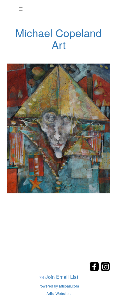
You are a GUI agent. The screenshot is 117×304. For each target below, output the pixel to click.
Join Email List (61, 276)
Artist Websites (58, 293)
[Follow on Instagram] (105, 269)
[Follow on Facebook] (94, 269)
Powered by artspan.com (58, 285)
